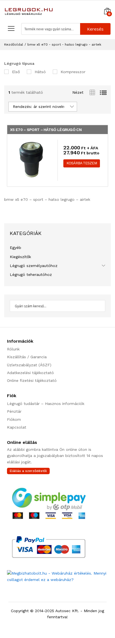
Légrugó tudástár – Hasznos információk (45, 403)
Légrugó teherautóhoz (31, 274)
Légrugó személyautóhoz (34, 265)
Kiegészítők (20, 256)
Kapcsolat (16, 427)
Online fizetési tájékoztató (32, 380)
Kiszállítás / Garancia (27, 357)
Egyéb (15, 247)
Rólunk (13, 349)
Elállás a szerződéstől (28, 471)
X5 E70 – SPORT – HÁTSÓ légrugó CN (46, 129)
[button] (81, 163)
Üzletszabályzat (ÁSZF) (29, 365)
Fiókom (14, 419)
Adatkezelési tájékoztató (30, 372)
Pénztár (14, 411)
